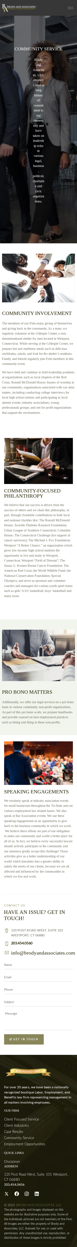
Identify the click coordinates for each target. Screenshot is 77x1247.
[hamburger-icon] (70, 8)
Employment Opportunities (24, 1144)
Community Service (19, 1138)
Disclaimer (12, 1161)
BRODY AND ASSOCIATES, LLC (39, 1205)
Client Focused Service (21, 1119)
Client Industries (16, 1125)
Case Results (13, 1131)
